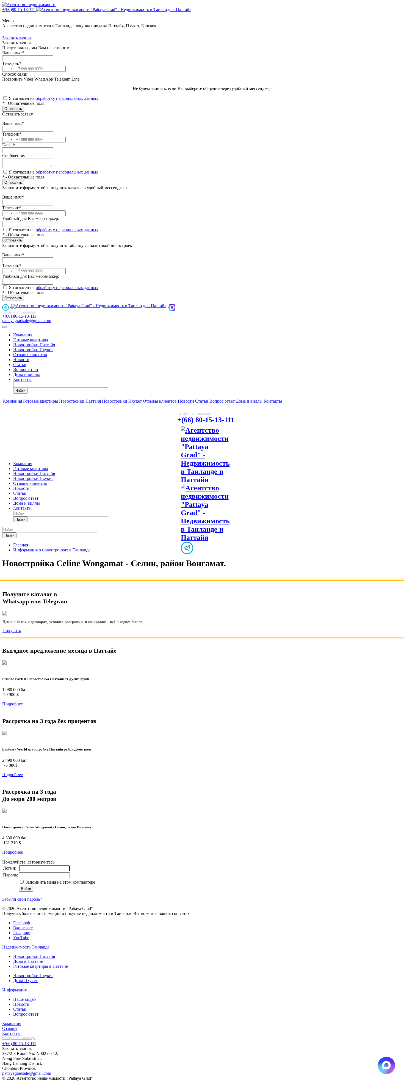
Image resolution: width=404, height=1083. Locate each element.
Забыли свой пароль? (22, 899)
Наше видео (24, 999)
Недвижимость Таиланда (25, 947)
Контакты (22, 379)
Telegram (61, 79)
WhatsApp (43, 79)
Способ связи (14, 74)
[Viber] (209, 430)
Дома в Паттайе (28, 961)
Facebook (21, 922)
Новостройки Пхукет (33, 349)
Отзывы (9, 1028)
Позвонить (12, 79)
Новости (21, 359)
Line (74, 79)
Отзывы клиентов (30, 354)
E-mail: (8, 144)
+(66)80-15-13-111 (19, 9)
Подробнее (12, 704)
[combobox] (8, 69)
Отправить (13, 109)
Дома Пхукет (25, 980)
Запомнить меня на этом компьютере (59, 882)
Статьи (19, 364)
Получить (11, 630)
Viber (28, 79)
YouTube (21, 937)
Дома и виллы (26, 374)
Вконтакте (23, 927)
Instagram (21, 932)
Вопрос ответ (25, 369)
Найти (20, 391)
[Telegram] (6, 305)
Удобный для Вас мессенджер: (30, 218)
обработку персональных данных (67, 98)
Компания (22, 334)
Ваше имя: (13, 52)
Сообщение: (13, 155)
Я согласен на (53, 98)
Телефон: (11, 63)
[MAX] (173, 305)
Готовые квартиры (30, 339)
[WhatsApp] (114, 9)
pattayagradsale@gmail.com (26, 320)
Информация (14, 990)
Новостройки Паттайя (34, 344)
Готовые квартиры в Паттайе (40, 966)
